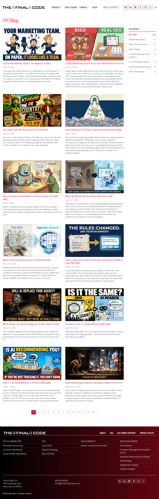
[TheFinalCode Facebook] (140, 7)
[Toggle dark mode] (156, 7)
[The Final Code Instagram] (145, 7)
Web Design (142, 49)
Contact (84, 7)
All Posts (142, 34)
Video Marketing (142, 71)
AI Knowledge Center (142, 62)
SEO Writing (48, 454)
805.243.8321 (111, 7)
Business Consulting (13, 445)
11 (83, 412)
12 (88, 412)
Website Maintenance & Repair (135, 457)
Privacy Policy (147, 433)
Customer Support (126, 433)
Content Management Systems (142, 55)
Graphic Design (127, 469)
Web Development (142, 44)
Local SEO (47, 445)
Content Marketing (12, 450)
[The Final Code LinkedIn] (130, 7)
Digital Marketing (142, 39)
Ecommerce (126, 445)
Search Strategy (50, 450)
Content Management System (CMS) (135, 451)
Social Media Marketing (142, 67)
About (103, 433)
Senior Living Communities (94, 445)
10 (78, 412)
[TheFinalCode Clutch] (135, 7)
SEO (43, 441)
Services (56, 7)
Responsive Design (129, 465)
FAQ (111, 433)
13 (93, 412)
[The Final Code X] (150, 7)
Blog (95, 7)
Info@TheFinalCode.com (67, 483)
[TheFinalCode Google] (125, 7)
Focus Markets (88, 441)
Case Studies (71, 7)
